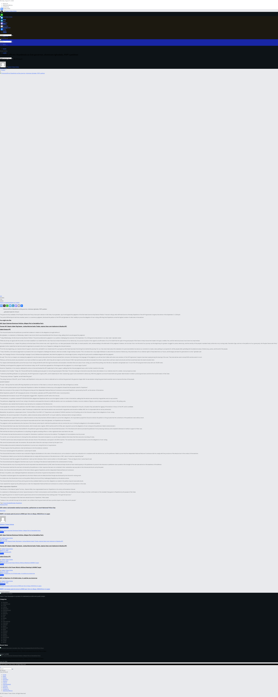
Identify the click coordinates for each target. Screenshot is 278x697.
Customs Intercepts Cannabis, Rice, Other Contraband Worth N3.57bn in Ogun (23, 651)
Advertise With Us (8, 5)
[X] (1, 11)
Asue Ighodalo (7, 503)
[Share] (1, 29)
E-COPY (5, 53)
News (4, 21)
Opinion (5, 632)
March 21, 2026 (4, 550)
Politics (5, 24)
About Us (5, 3)
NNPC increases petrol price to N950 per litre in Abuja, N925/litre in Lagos (25, 589)
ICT (4, 620)
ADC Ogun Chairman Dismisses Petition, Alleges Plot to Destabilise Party (21, 323)
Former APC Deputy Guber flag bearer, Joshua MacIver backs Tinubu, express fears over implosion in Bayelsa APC (33, 326)
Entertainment (6, 27)
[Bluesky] (1, 17)
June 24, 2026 (3, 539)
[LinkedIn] (1, 20)
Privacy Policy (6, 8)
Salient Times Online (13, 67)
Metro (4, 29)
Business (5, 23)
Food (4, 615)
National (5, 628)
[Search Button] (12, 35)
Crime (4, 605)
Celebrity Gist (6, 604)
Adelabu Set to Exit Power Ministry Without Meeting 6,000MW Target (20, 567)
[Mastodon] (1, 23)
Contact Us (6, 7)
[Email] (1, 26)
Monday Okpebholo (16, 503)
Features (5, 613)
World (4, 642)
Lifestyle (5, 624)
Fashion (5, 612)
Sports (5, 639)
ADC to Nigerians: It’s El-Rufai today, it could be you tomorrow (18, 578)
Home (4, 19)
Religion (5, 636)
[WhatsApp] (1, 14)
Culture (5, 607)
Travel (4, 640)
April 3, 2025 (3, 68)
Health (4, 48)
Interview (5, 623)
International (6, 621)
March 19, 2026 (4, 572)
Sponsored (6, 637)
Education (5, 36)
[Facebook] (1, 9)
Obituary (5, 631)
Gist (4, 616)
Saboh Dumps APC (5, 329)
